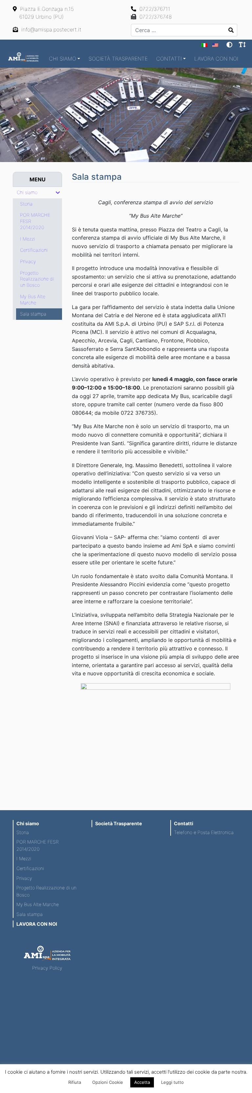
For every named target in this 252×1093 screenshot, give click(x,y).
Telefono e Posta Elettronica (204, 832)
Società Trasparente (118, 58)
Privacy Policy (47, 968)
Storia (22, 832)
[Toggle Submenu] (58, 192)
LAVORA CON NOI (216, 58)
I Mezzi (23, 858)
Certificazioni (30, 868)
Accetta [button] (142, 1082)
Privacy (24, 878)
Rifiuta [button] (74, 1082)
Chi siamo (62, 58)
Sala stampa (29, 914)
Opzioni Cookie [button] (107, 1082)
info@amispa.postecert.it (50, 29)
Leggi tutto (172, 1082)
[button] (19, 115)
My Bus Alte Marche (37, 904)
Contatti (169, 58)
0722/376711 (154, 9)
